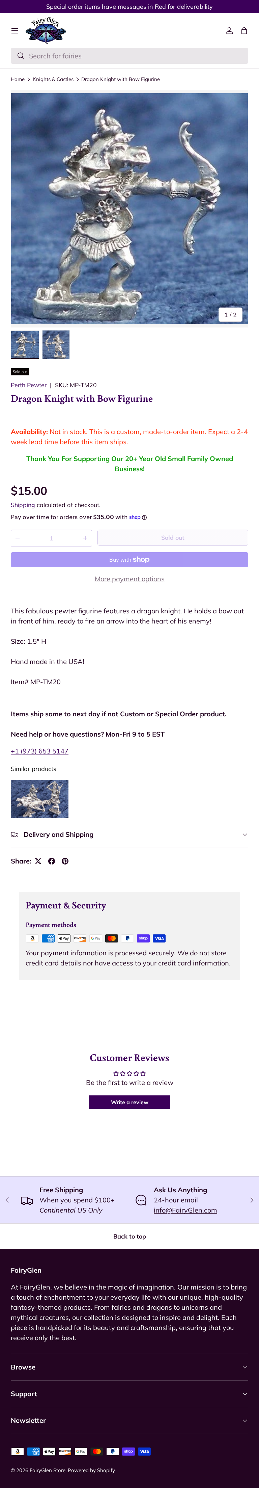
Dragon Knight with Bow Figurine (120, 79)
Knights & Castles (53, 79)
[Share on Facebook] (51, 861)
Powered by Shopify (91, 1470)
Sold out (172, 537)
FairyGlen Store (47, 1470)
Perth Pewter (29, 385)
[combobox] (129, 56)
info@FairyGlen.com (185, 1210)
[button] (244, 30)
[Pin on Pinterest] (65, 861)
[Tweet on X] (38, 861)
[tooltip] (40, 799)
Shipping (23, 504)
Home (18, 79)
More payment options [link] (130, 579)
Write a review (129, 1102)
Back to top (129, 1236)
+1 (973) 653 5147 (39, 751)
